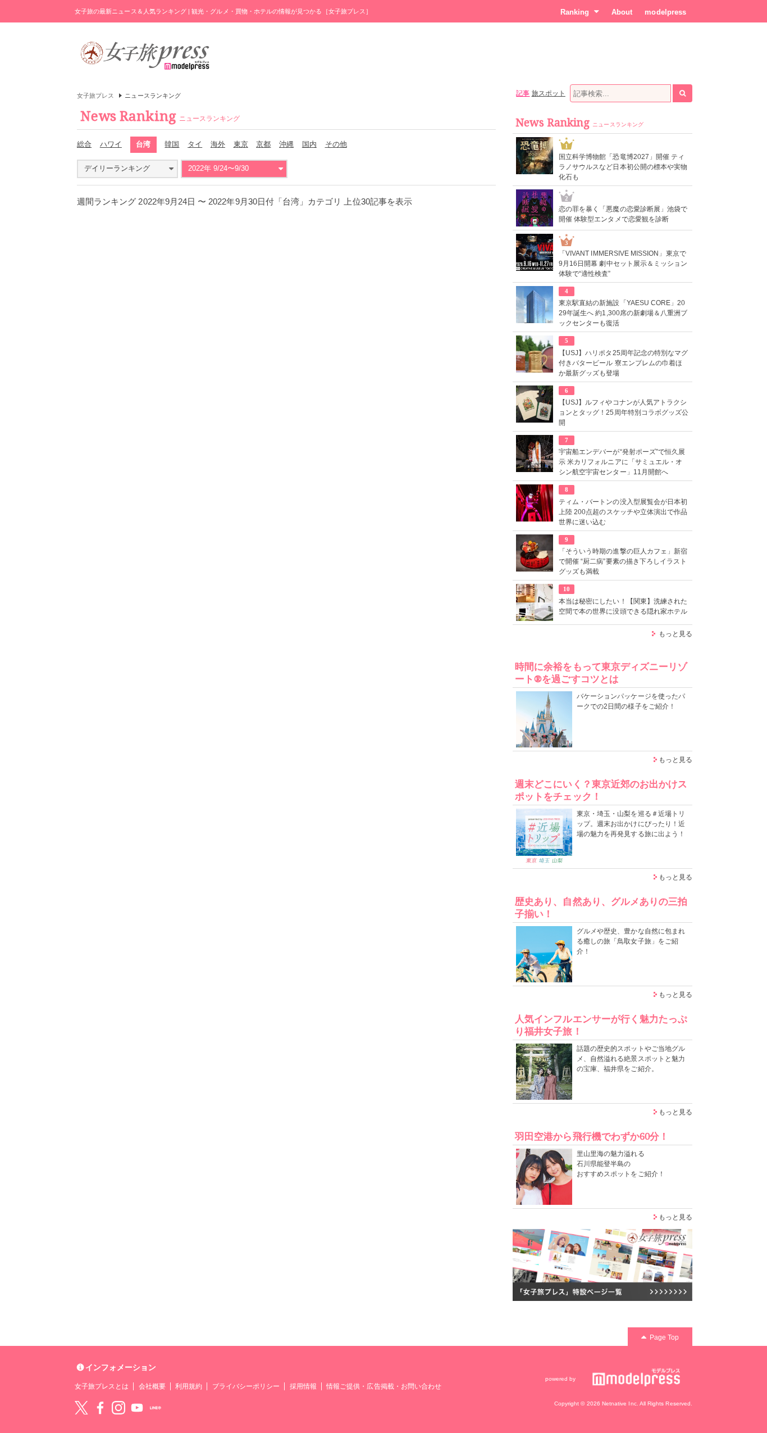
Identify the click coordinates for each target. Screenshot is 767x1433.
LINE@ (155, 1407)
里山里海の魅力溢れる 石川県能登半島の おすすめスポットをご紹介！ (621, 1164)
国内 (309, 144)
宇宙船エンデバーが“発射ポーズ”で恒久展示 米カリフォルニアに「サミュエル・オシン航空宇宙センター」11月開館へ (622, 462)
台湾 (143, 144)
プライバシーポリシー (246, 1386)
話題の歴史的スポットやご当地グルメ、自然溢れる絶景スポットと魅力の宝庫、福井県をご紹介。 (631, 1059)
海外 (218, 144)
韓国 (172, 144)
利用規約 (188, 1386)
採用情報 (303, 1386)
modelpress (665, 12)
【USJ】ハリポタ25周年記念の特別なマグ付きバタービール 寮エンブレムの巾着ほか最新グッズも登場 (623, 363)
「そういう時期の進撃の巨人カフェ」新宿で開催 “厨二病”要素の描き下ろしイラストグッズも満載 (623, 561)
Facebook (100, 1407)
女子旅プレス (95, 95)
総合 (84, 144)
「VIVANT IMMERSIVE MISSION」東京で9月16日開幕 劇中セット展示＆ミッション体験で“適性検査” (623, 264)
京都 (263, 144)
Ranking (574, 12)
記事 (522, 93)
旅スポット (548, 93)
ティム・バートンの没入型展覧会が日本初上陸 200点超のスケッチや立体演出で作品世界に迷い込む (623, 512)
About (621, 12)
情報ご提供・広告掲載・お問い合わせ (383, 1386)
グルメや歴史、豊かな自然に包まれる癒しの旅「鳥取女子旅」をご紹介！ (631, 941)
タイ (195, 144)
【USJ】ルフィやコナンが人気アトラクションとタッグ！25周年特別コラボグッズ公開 (623, 412)
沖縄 (286, 144)
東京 (241, 144)
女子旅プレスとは (102, 1386)
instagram (118, 1407)
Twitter (81, 1407)
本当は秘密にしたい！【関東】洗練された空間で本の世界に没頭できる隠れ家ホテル (623, 606)
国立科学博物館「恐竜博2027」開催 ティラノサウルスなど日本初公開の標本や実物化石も (623, 167)
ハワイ (111, 144)
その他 (336, 144)
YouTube (137, 1407)
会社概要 (152, 1386)
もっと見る (675, 634)
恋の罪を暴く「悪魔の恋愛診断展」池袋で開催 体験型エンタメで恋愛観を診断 (623, 214)
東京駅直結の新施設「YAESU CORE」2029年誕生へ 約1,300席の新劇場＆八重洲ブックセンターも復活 (623, 313)
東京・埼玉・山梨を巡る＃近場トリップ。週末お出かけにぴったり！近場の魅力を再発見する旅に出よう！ (631, 824)
